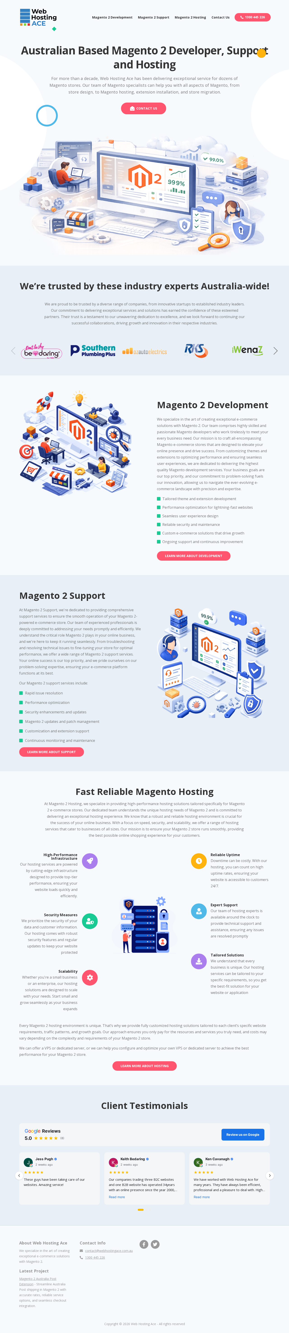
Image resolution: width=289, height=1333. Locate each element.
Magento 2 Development (112, 17)
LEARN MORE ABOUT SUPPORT (51, 752)
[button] (275, 351)
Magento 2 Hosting (190, 17)
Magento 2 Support (153, 17)
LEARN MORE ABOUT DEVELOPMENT (193, 556)
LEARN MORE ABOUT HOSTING (145, 1066)
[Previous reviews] (19, 1175)
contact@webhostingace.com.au (109, 1251)
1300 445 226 (255, 17)
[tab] (141, 1210)
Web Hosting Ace (143, 1324)
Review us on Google (242, 1134)
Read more (117, 1197)
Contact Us (221, 17)
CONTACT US (146, 108)
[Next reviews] (270, 1175)
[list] (144, 1179)
